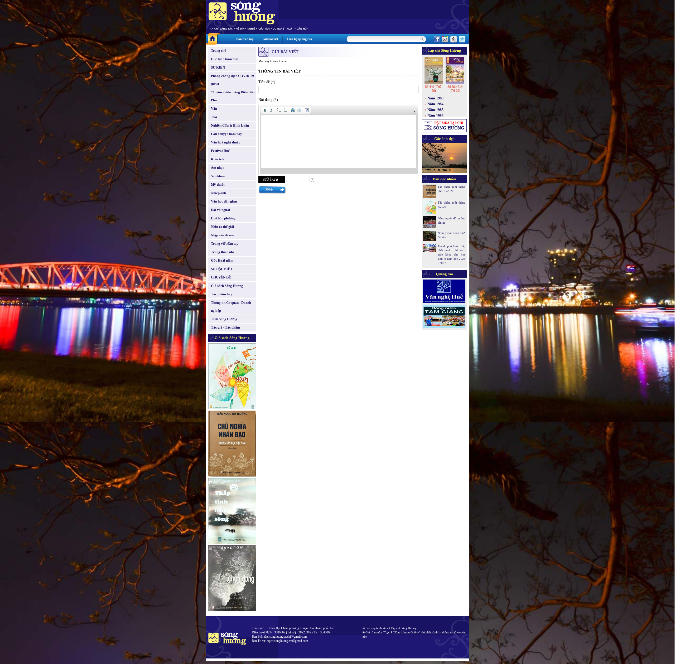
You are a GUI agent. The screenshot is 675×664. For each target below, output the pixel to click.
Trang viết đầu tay (224, 244)
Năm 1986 (435, 116)
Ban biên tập (245, 39)
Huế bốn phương (223, 218)
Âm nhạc (217, 168)
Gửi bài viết (270, 39)
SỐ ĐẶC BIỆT (222, 269)
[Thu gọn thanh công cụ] (414, 111)
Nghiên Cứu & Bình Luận (230, 125)
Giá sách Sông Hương (227, 286)
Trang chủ (218, 50)
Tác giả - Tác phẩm (225, 327)
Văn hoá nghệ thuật (225, 142)
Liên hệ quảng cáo (299, 39)
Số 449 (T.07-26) (433, 89)
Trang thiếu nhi (222, 252)
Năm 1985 (435, 110)
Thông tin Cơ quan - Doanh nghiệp (231, 306)
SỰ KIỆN (218, 67)
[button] (265, 110)
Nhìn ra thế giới (222, 227)
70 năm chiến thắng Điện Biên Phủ (233, 96)
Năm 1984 (435, 104)
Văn (214, 108)
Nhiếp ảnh (218, 193)
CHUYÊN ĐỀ (221, 277)
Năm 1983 (435, 98)
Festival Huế (220, 151)
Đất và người (220, 210)
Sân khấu (218, 176)
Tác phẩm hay (221, 294)
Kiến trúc (218, 159)
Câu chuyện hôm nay (226, 134)
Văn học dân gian (224, 201)
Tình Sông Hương (224, 319)
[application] (338, 140)
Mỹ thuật (217, 184)
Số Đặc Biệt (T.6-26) (454, 89)
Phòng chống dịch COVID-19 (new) (232, 80)
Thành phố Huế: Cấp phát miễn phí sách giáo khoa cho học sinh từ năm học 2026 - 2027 (451, 254)
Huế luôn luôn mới (224, 59)
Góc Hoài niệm (222, 260)
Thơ (214, 117)
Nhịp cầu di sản (222, 235)
